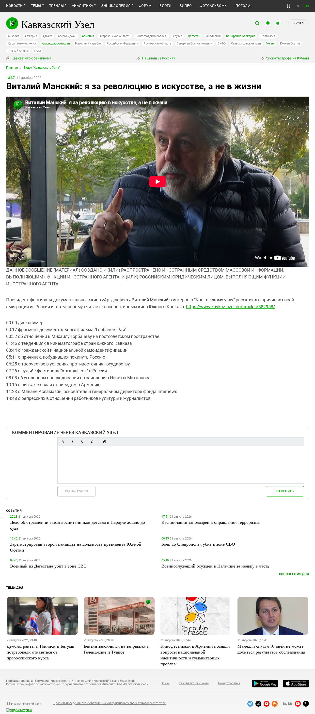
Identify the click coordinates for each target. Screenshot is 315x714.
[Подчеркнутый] (82, 441)
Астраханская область (114, 36)
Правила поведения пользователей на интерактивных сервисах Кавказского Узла (109, 703)
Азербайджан (67, 36)
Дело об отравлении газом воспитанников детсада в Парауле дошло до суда (77, 525)
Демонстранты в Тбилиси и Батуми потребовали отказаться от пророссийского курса (40, 652)
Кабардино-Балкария (240, 36)
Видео (186, 6)
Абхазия (13, 36)
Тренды (56, 6)
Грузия (177, 36)
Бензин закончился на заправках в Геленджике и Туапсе (116, 649)
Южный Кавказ (18, 51)
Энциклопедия (115, 6)
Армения (88, 36)
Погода (243, 6)
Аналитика (82, 6)
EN (307, 5)
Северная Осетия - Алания (194, 43)
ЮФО (37, 51)
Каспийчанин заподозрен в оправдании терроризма (210, 522)
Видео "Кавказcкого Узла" (42, 67)
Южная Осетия (290, 43)
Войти (298, 23)
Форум (145, 6)
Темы (36, 6)
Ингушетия (213, 36)
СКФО (222, 43)
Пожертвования (229, 683)
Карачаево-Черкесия (22, 43)
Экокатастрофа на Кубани (287, 58)
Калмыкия (268, 36)
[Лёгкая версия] (288, 6)
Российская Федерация (122, 43)
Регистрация (76, 491)
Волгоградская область (152, 36)
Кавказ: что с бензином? (31, 58)
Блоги (165, 6)
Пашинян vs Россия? (158, 58)
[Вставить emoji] (105, 441)
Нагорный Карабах (88, 43)
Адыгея (48, 36)
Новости (14, 6)
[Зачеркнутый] (92, 441)
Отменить (285, 491)
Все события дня (294, 574)
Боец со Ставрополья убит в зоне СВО (198, 544)
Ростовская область (158, 43)
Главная (12, 67)
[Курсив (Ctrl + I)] (72, 441)
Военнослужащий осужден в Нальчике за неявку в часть (215, 566)
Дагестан (194, 36)
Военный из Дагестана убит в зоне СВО (48, 566)
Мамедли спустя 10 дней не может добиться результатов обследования (271, 649)
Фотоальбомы (214, 6)
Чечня (270, 43)
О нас (166, 683)
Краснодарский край (56, 43)
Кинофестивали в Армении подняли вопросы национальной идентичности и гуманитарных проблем (195, 655)
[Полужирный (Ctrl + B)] (62, 441)
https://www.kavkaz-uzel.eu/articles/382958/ (230, 306)
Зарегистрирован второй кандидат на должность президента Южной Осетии (75, 547)
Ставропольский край (246, 43)
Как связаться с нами (193, 683)
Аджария (31, 36)
